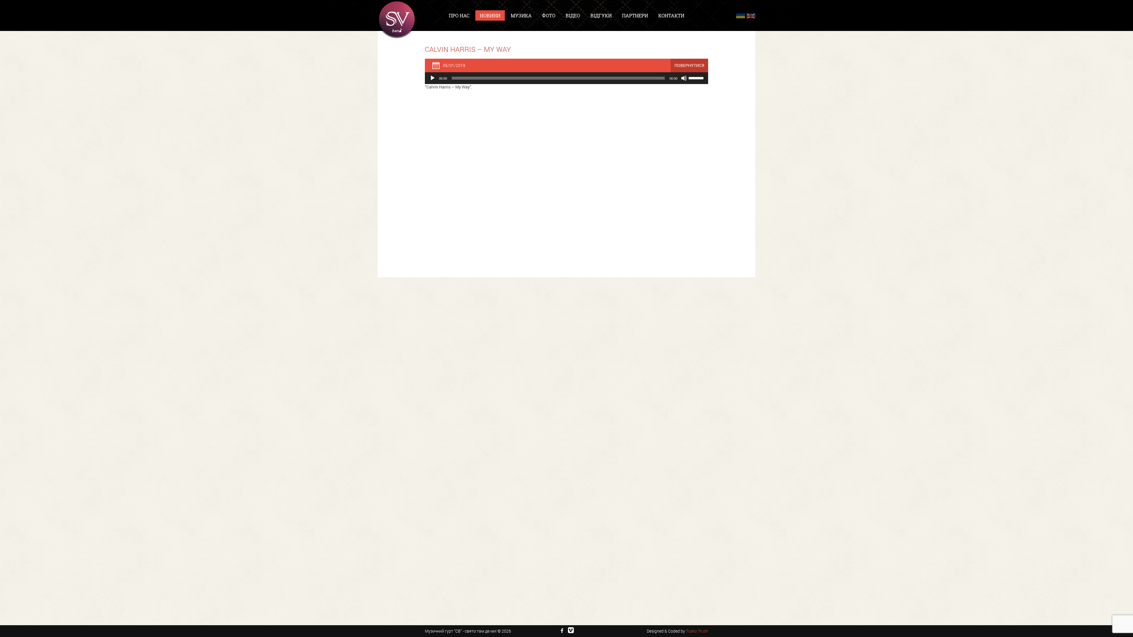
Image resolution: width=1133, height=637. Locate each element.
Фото (548, 15)
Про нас (459, 15)
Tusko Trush (697, 631)
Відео (573, 15)
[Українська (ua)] (740, 16)
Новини (490, 15)
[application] (566, 78)
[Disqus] (566, 169)
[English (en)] (750, 16)
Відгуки (601, 15)
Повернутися (689, 65)
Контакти (671, 15)
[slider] (697, 77)
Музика (521, 15)
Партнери (635, 15)
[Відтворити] (432, 78)
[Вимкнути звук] (684, 78)
